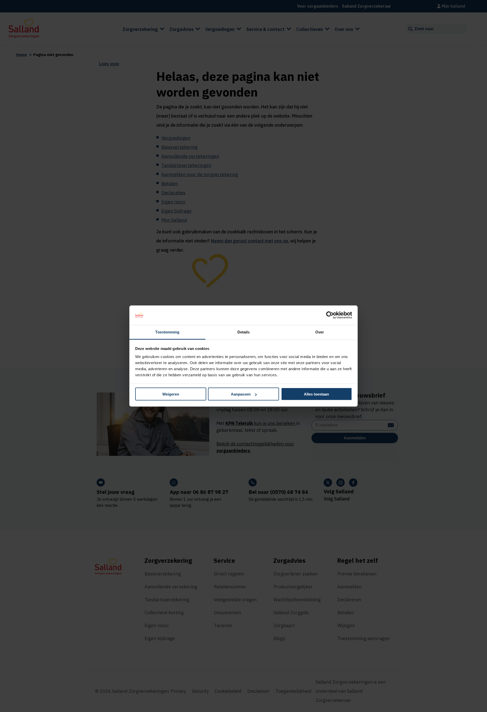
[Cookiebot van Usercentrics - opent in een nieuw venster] (330, 315)
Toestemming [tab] (167, 332)
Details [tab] (243, 332)
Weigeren (170, 394)
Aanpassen (241, 394)
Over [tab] (319, 332)
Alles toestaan (316, 394)
